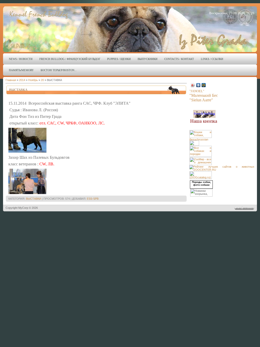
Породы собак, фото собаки (201, 183)
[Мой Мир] (203, 85)
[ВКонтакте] (198, 85)
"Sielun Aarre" (201, 100)
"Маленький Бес (203, 95)
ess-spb (93, 198)
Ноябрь (33, 80)
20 (42, 80)
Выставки (33, 198)
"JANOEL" (196, 91)
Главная (11, 80)
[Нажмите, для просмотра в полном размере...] (27, 151)
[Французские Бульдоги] (204, 116)
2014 (22, 80)
